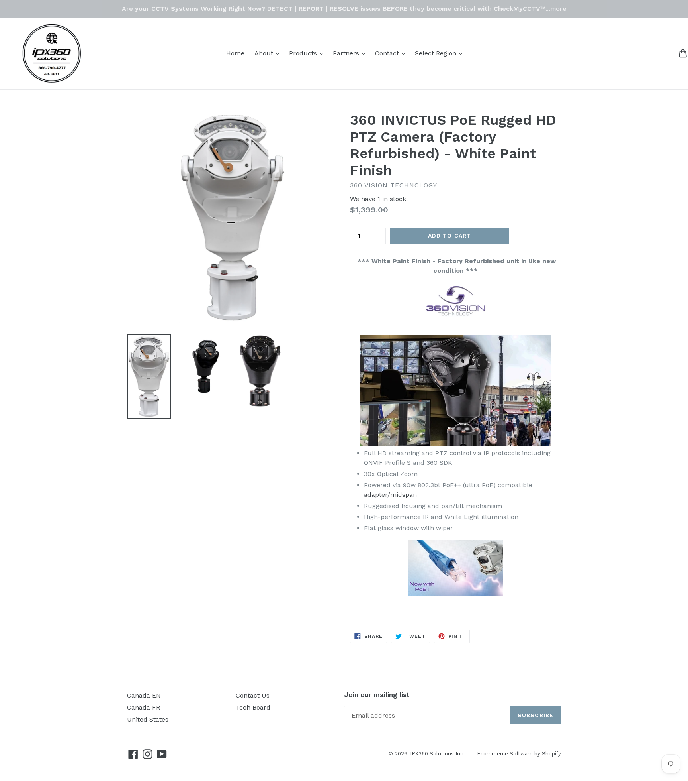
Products (308, 53)
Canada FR (143, 707)
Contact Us (253, 695)
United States (147, 719)
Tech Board (253, 707)
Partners (351, 53)
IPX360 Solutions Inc (436, 754)
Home (235, 53)
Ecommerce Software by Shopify (519, 754)
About (268, 53)
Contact (392, 53)
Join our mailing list (377, 695)
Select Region (440, 53)
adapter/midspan (390, 494)
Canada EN (144, 695)
